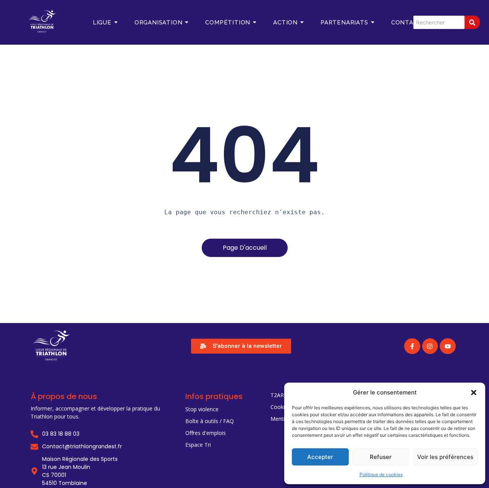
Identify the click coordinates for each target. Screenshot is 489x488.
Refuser (381, 457)
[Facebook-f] (412, 346)
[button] (474, 392)
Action (285, 22)
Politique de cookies (381, 474)
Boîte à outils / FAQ (209, 421)
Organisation (158, 22)
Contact (406, 22)
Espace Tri (198, 444)
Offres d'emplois (205, 432)
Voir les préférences (445, 457)
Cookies (280, 406)
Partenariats (344, 22)
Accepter (320, 457)
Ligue (102, 22)
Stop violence (202, 409)
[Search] (472, 22)
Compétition (227, 22)
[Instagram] (430, 346)
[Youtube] (448, 346)
